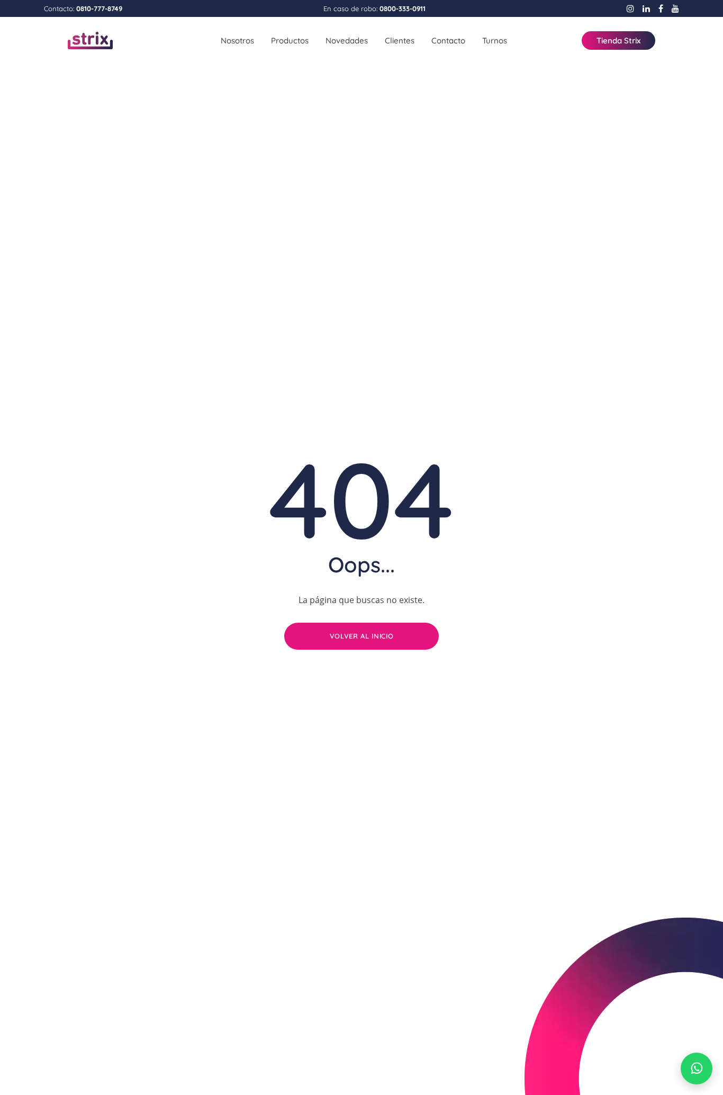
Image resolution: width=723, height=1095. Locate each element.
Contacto (448, 40)
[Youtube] (675, 8)
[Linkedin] (646, 8)
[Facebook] (660, 8)
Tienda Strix (618, 40)
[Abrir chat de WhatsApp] (696, 1068)
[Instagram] (630, 8)
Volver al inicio (361, 636)
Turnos (494, 40)
